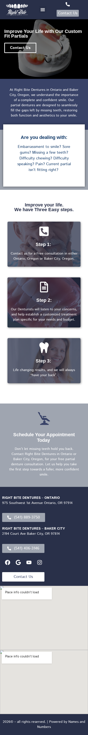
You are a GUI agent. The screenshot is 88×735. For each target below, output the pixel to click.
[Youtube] (28, 562)
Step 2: (44, 300)
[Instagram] (39, 562)
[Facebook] (7, 562)
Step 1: (44, 244)
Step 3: (44, 361)
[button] (42, 9)
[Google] (18, 562)
